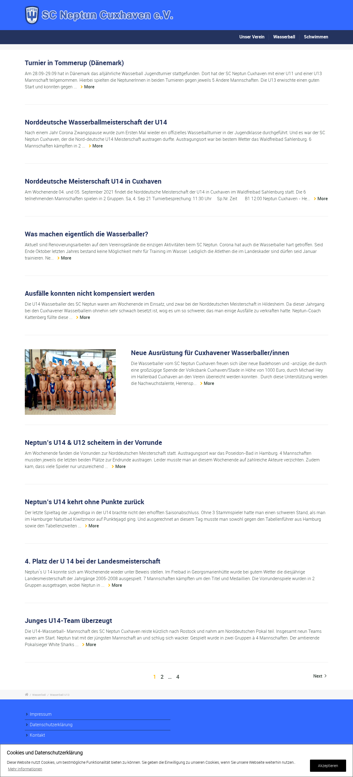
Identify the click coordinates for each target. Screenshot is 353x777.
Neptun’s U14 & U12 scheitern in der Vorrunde (93, 442)
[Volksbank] (70, 382)
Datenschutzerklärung (51, 725)
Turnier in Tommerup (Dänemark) (74, 62)
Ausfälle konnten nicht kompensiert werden (90, 293)
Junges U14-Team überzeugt (68, 620)
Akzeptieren (328, 765)
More (89, 87)
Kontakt (37, 735)
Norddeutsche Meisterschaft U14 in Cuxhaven (93, 181)
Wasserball (284, 37)
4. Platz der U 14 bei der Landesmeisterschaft (92, 561)
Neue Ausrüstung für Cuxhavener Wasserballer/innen (210, 352)
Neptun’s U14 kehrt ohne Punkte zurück (84, 501)
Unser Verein (251, 37)
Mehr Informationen (25, 768)
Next (318, 676)
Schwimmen (316, 37)
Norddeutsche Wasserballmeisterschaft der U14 (96, 122)
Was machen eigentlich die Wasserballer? (86, 233)
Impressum (41, 714)
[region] (176, 760)
